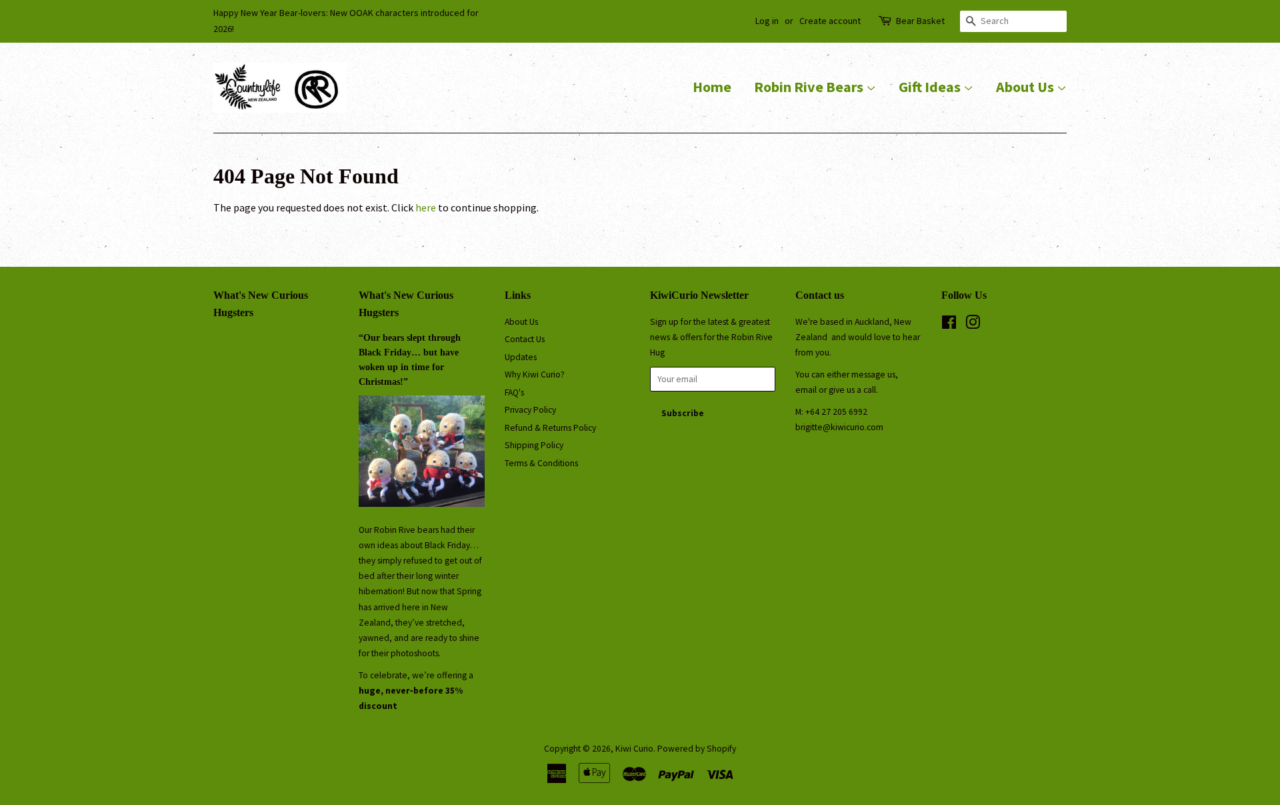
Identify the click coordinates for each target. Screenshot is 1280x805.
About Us (1026, 86)
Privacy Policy (530, 410)
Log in (767, 21)
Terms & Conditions (541, 463)
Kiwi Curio (634, 748)
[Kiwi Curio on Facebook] (949, 325)
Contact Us (525, 339)
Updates (521, 357)
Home (712, 86)
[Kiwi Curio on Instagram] (972, 325)
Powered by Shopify (696, 748)
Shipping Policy (534, 445)
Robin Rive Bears (810, 86)
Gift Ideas (931, 86)
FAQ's (514, 392)
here (425, 207)
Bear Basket (920, 21)
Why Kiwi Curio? (535, 374)
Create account (830, 21)
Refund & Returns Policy (550, 428)
